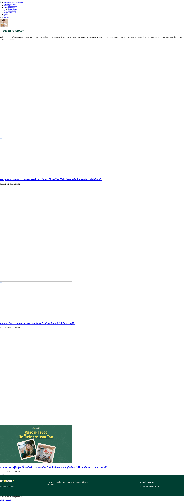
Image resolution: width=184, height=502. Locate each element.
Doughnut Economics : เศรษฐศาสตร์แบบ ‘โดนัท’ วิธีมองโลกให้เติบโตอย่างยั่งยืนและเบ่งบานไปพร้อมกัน (51, 179)
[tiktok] (8, 501)
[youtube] (6, 501)
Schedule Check (13, 12)
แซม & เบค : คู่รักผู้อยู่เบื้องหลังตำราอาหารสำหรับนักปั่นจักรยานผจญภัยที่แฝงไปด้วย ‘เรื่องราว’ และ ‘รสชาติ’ (53, 467)
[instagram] (3, 501)
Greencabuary (12, 11)
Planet (6, 17)
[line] (10, 501)
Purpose (6, 14)
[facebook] (1, 501)
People (6, 16)
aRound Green (12, 9)
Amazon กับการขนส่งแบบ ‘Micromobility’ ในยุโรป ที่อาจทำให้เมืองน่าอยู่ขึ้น (37, 323)
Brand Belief (8, 5)
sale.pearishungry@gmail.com (149, 486)
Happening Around (10, 7)
